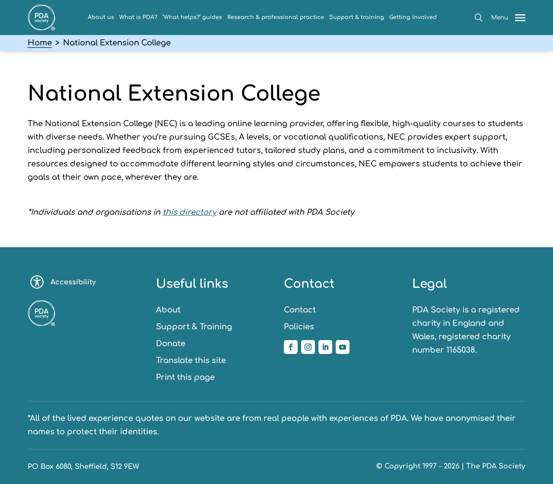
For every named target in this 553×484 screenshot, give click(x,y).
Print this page (185, 377)
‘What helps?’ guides (192, 17)
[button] (478, 17)
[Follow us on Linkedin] (325, 347)
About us (101, 17)
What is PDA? (138, 17)
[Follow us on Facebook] (291, 347)
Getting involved (413, 17)
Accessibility (73, 282)
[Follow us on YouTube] (343, 347)
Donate (170, 343)
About (168, 310)
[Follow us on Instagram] (308, 347)
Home (40, 42)
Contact (300, 310)
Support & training (356, 17)
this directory (189, 212)
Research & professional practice (275, 17)
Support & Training (194, 326)
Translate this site (191, 360)
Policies (299, 326)
